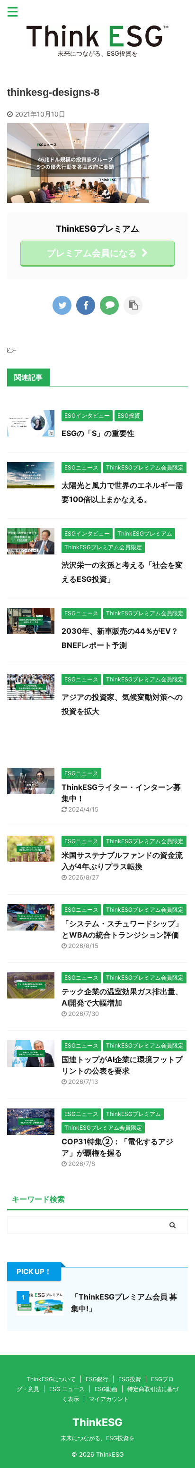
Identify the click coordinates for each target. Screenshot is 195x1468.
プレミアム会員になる (92, 253)
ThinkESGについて (51, 1379)
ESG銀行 (97, 1379)
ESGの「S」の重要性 (98, 433)
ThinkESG (97, 1422)
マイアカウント (109, 1398)
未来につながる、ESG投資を (97, 1438)
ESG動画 (106, 1389)
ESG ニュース (67, 1389)
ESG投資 (129, 1379)
